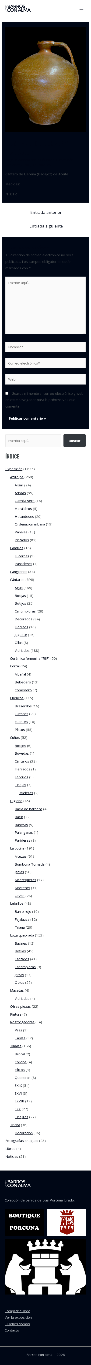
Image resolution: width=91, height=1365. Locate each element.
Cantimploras (25, 611)
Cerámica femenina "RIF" (29, 658)
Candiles (16, 547)
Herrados (22, 769)
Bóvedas (22, 753)
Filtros (20, 1069)
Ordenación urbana (30, 524)
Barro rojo (23, 911)
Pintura (15, 1014)
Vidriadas (22, 998)
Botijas (20, 595)
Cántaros (47, 159)
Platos (20, 729)
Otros (19, 982)
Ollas (19, 642)
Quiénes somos (17, 1324)
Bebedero (23, 682)
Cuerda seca (25, 500)
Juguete (21, 634)
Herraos (21, 627)
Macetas (17, 990)
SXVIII (19, 1101)
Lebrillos (21, 777)
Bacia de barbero (28, 808)
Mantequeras (25, 879)
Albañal (20, 674)
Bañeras (21, 824)
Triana (20, 927)
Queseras (23, 1077)
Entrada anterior (46, 212)
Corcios (21, 1062)
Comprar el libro (17, 1310)
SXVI (18, 1093)
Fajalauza (22, 919)
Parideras (22, 840)
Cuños (15, 737)
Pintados (22, 540)
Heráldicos (23, 508)
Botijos (20, 603)
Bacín (19, 816)
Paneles (21, 532)
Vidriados (12, 164)
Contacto (12, 1330)
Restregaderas (22, 1022)
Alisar (19, 485)
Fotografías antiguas (21, 1140)
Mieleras (26, 792)
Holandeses (24, 516)
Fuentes (21, 721)
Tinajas (20, 784)
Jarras (19, 872)
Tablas (20, 1038)
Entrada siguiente (46, 226)
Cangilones (18, 571)
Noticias (11, 1156)
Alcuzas (21, 856)
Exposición (64, 159)
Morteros (22, 887)
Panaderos (23, 563)
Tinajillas (21, 1116)
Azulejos (17, 477)
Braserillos (23, 706)
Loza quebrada (22, 935)
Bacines (21, 943)
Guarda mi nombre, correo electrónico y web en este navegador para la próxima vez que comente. (44, 400)
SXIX (18, 1085)
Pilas (18, 1030)
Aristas (20, 492)
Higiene (16, 800)
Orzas (19, 895)
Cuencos (17, 698)
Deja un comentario (21, 159)
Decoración (24, 1133)
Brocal (20, 1054)
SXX (18, 1109)
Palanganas (24, 832)
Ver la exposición (18, 1317)
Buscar (74, 440)
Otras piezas (20, 1006)
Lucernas (22, 556)
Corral (15, 666)
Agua (19, 587)
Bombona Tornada (30, 864)
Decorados (23, 619)
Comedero (23, 690)
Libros (10, 1148)
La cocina (17, 848)
